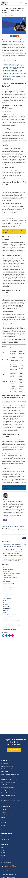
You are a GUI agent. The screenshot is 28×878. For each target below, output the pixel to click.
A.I (3, 567)
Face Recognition (7, 592)
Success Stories (5, 839)
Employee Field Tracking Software (9, 792)
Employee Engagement (8, 583)
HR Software (6, 606)
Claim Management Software (10, 577)
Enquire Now (14, 750)
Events (3, 855)
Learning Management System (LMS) (11, 614)
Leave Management (7, 617)
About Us (3, 809)
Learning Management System (8, 790)
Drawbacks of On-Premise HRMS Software (13, 72)
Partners (3, 817)
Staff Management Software (8, 798)
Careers (3, 820)
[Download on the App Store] (5, 866)
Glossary (3, 852)
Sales (4, 623)
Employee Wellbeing (8, 590)
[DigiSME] (4, 3)
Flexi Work (5, 596)
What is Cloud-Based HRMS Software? (12, 64)
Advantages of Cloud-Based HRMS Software (13, 65)
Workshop (3, 858)
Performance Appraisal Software (9, 779)
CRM (4, 579)
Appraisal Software (7, 571)
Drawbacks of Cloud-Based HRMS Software (13, 67)
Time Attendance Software (9, 629)
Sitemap (3, 828)
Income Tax (5, 610)
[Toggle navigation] (25, 3)
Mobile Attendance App (7, 766)
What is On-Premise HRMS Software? (12, 69)
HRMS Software (10, 15)
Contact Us (4, 822)
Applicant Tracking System (7, 785)
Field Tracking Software (8, 594)
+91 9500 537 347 (11, 874)
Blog (2, 850)
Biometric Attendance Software (8, 795)
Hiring (4, 600)
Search (24, 537)
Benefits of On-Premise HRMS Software (12, 70)
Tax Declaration (6, 627)
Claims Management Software (8, 777)
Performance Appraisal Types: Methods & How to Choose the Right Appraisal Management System (14, 546)
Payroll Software (7, 619)
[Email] (6, 520)
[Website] (4, 520)
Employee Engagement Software (9, 782)
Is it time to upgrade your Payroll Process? (16, 529)
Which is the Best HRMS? (9, 79)
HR (3, 602)
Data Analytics (6, 581)
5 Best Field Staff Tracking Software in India (13, 550)
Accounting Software (8, 569)
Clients (3, 836)
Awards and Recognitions (7, 815)
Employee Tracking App (8, 588)
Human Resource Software (7, 787)
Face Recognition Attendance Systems (10, 800)
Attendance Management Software (11, 573)
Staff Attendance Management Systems (12, 625)
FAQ (2, 847)
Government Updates (8, 598)
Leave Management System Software (10, 774)
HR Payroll (5, 604)
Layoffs (4, 612)
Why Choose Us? (5, 812)
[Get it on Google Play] (13, 866)
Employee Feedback (7, 585)
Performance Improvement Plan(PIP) (11, 621)
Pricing (3, 825)
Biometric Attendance (8, 575)
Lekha (3, 15)
